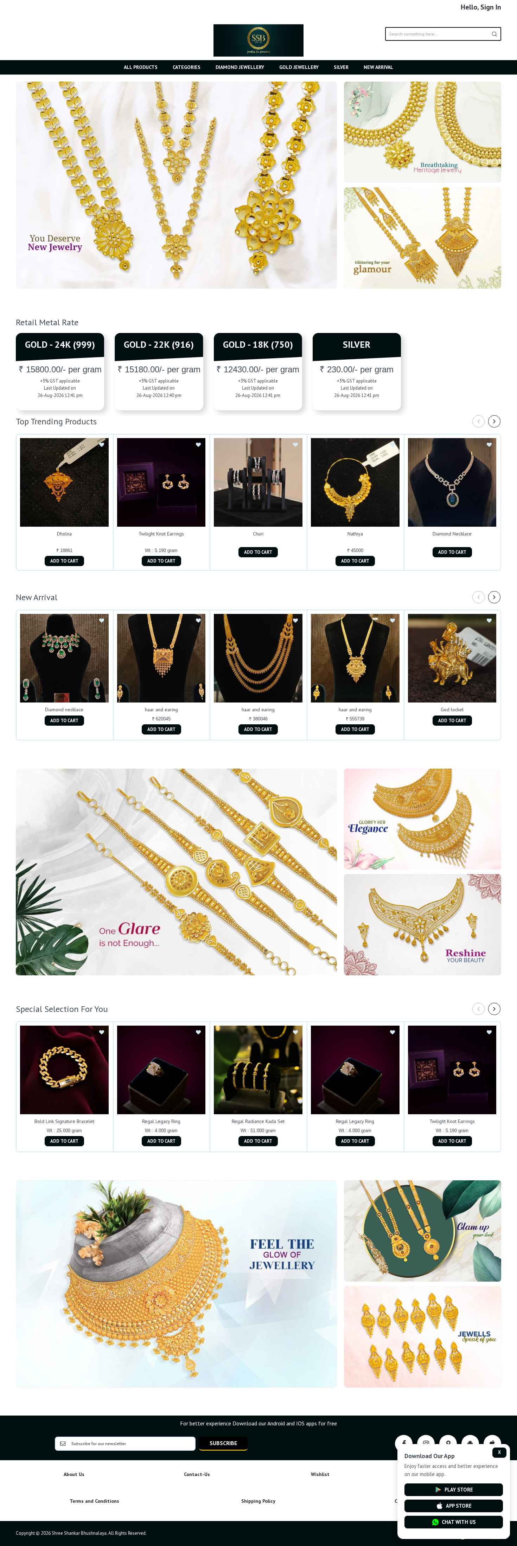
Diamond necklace (64, 709)
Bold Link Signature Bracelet (64, 1121)
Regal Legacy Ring (161, 1121)
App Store (459, 1505)
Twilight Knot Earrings (161, 534)
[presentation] (478, 421)
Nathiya (355, 534)
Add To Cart (64, 561)
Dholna (64, 534)
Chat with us (458, 1522)
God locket (452, 709)
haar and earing (161, 709)
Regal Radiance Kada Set (258, 1121)
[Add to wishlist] (102, 445)
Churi (258, 534)
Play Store (459, 1489)
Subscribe (223, 1442)
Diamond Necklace (452, 534)
